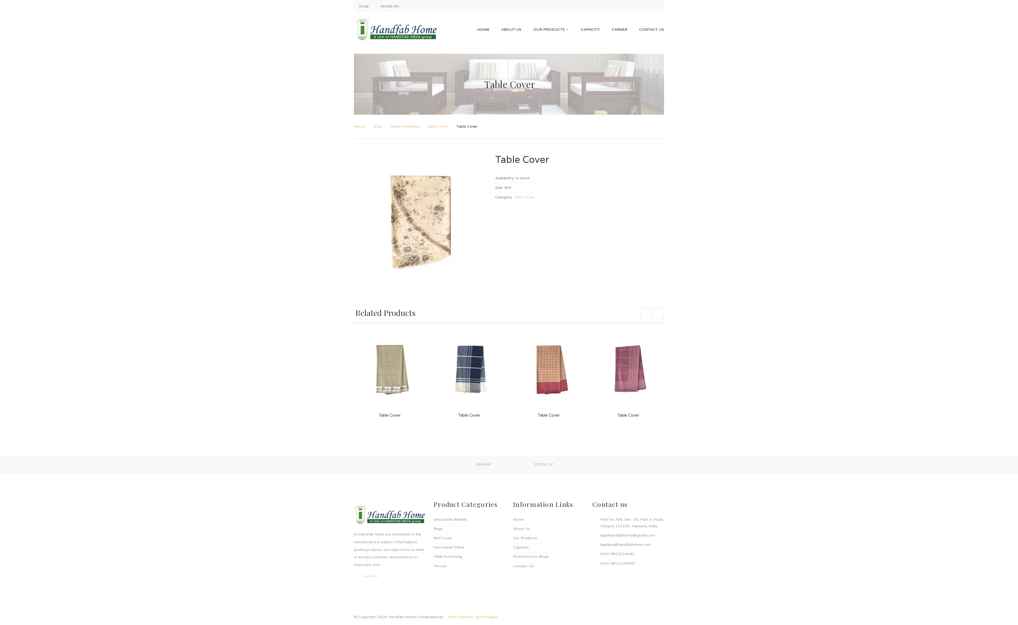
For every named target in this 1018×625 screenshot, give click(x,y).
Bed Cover (442, 538)
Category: (504, 197)
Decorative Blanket (450, 519)
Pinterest (657, 6)
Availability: (505, 178)
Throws (439, 566)
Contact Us (523, 566)
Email (364, 6)
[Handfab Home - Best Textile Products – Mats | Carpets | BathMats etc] (396, 29)
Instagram (639, 6)
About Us (521, 528)
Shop (377, 126)
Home (359, 126)
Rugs (437, 528)
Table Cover (437, 126)
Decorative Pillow (448, 547)
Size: (499, 187)
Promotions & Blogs (531, 556)
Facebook (630, 6)
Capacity (521, 547)
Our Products (525, 538)
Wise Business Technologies (473, 617)
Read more (370, 576)
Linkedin (648, 6)
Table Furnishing (404, 126)
